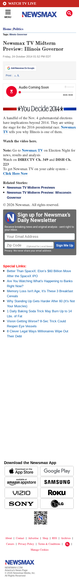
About (8, 538)
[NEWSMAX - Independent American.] (39, 14)
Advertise (33, 538)
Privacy (8, 250)
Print (8, 75)
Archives (66, 538)
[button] (69, 13)
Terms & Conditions (49, 544)
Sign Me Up (64, 245)
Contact (20, 538)
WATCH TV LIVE (22, 3)
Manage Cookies (40, 549)
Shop (45, 538)
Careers (10, 544)
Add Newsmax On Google (22, 68)
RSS (54, 538)
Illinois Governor (18, 34)
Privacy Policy (26, 544)
